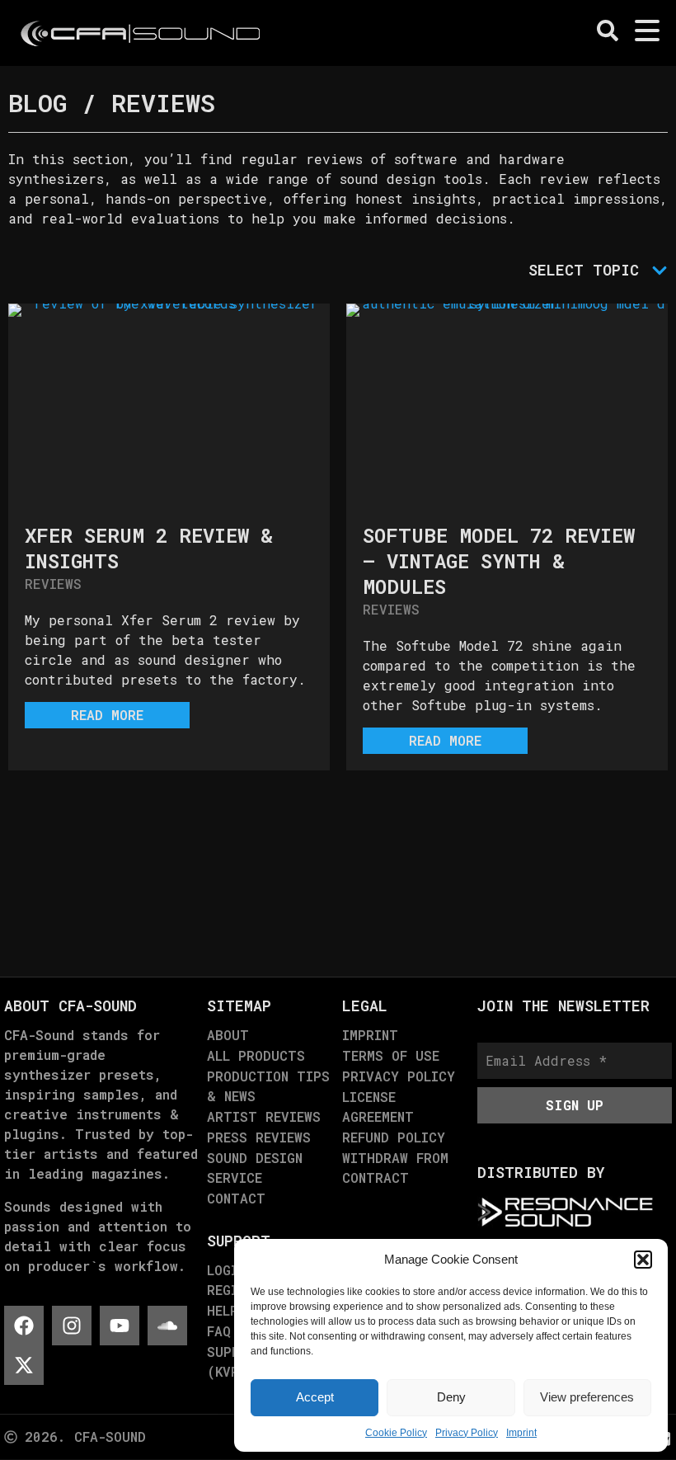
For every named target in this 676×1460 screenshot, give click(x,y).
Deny (451, 1397)
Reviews (53, 583)
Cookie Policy (396, 1433)
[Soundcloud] (167, 1325)
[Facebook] (24, 1325)
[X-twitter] (24, 1365)
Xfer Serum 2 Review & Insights (149, 548)
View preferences (587, 1397)
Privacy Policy (466, 1433)
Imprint (521, 1433)
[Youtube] (119, 1325)
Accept (315, 1397)
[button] (643, 1259)
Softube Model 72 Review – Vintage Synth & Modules (499, 561)
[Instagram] (72, 1325)
